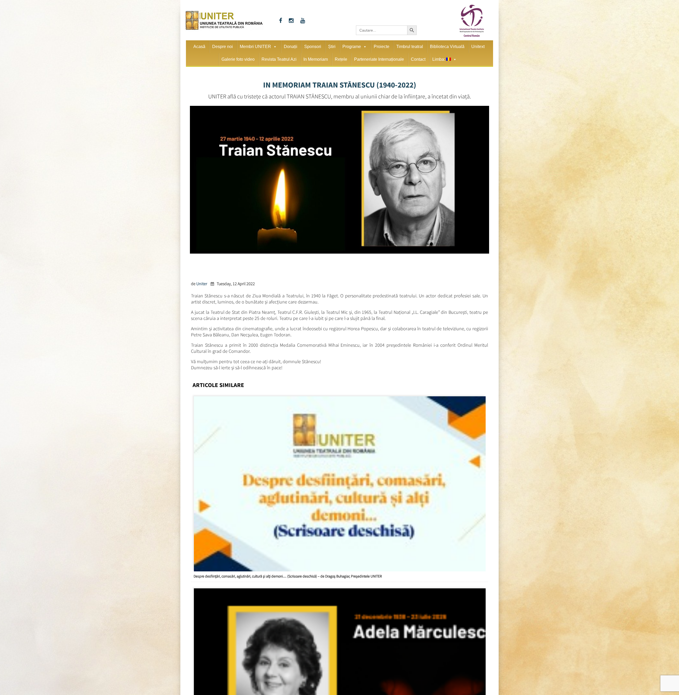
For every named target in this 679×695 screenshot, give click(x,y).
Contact (418, 59)
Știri (332, 46)
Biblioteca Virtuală (447, 46)
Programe (351, 46)
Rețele (341, 59)
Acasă (199, 46)
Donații (290, 46)
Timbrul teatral (409, 46)
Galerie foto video (238, 59)
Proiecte (381, 46)
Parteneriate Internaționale (379, 59)
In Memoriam (315, 59)
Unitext (478, 46)
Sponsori (312, 46)
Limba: (439, 59)
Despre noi (222, 46)
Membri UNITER (255, 46)
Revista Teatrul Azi (279, 59)
